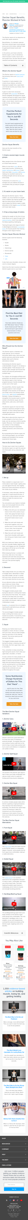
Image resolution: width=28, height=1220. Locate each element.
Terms (16, 1216)
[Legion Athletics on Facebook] (10, 1200)
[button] (1, 1)
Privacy (12, 1216)
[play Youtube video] (14, 728)
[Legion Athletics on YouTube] (21, 1200)
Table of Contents (10, 65)
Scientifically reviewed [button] (15, 29)
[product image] (8, 954)
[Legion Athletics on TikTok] (17, 1200)
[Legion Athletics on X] (6, 1200)
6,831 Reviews (20, 970)
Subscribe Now (22, 1)
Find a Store (6, 1165)
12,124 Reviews (8, 969)
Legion (16, 27)
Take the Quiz (14, 137)
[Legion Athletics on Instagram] (13, 1200)
